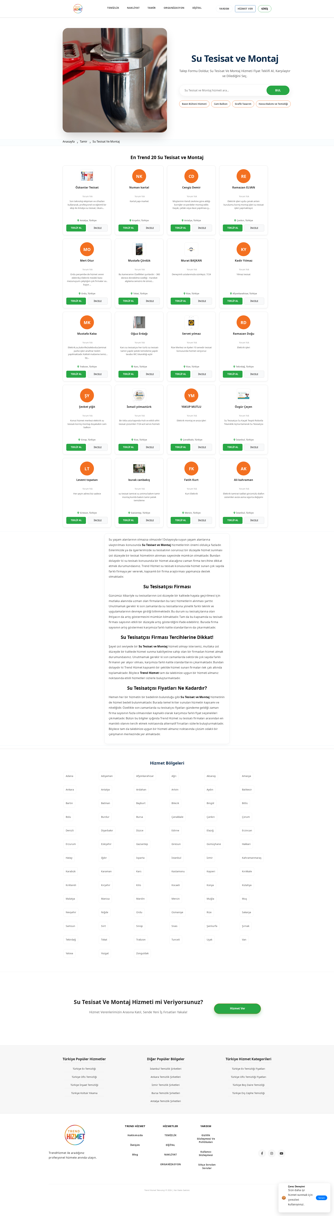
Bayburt (140, 803)
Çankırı (211, 816)
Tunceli (176, 939)
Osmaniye (177, 912)
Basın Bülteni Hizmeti (194, 103)
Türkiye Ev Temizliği (84, 1068)
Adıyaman (107, 776)
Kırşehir (105, 885)
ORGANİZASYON (174, 7)
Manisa (105, 898)
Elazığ (210, 830)
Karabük (70, 871)
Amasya (246, 776)
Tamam (321, 1198)
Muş (244, 898)
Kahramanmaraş (251, 857)
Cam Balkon (221, 103)
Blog (135, 1154)
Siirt (103, 926)
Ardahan (141, 789)
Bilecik (175, 803)
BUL (278, 90)
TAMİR (152, 7)
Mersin (176, 898)
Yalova (69, 953)
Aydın (210, 789)
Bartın (69, 803)
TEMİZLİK (113, 7)
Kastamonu (178, 871)
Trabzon (141, 939)
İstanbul (176, 857)
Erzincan (247, 830)
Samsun (70, 926)
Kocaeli (176, 885)
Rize (209, 912)
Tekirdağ (71, 939)
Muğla (210, 898)
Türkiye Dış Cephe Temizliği (248, 1093)
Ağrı (174, 776)
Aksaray (211, 776)
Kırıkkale (247, 871)
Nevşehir (71, 912)
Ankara (70, 789)
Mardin (140, 898)
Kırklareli (71, 885)
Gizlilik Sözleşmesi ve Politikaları (206, 1139)
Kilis (138, 885)
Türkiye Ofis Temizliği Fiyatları (248, 1077)
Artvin (175, 789)
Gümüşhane (214, 844)
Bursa (139, 816)
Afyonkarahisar (145, 776)
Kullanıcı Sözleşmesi (206, 1153)
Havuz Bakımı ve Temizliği (273, 103)
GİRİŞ (264, 8)
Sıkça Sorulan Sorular (207, 1166)
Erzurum (71, 844)
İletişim (135, 1145)
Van (244, 939)
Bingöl (210, 803)
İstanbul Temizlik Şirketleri (165, 1068)
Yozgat (105, 953)
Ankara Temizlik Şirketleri (166, 1077)
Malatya (70, 898)
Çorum (246, 816)
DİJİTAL (197, 7)
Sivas (174, 926)
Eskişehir (106, 844)
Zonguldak (142, 953)
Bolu (68, 816)
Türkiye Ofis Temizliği (84, 1077)
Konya (210, 885)
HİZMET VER (245, 8)
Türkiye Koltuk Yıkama (84, 1093)
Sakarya (246, 912)
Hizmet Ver (237, 1008)
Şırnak (245, 926)
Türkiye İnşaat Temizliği (84, 1085)
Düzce (139, 830)
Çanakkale (177, 816)
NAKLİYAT (133, 7)
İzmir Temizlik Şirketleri (166, 1085)
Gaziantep (142, 844)
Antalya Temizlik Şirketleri (165, 1101)
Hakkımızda (135, 1135)
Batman (105, 803)
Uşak (209, 939)
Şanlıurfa (212, 926)
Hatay (69, 857)
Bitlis (245, 803)
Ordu (139, 912)
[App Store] (270, 1129)
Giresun (176, 844)
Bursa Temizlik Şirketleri (166, 1093)
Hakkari (246, 844)
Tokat (104, 939)
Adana (69, 776)
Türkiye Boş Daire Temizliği (249, 1085)
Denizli (70, 830)
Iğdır (104, 857)
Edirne (175, 830)
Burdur (105, 816)
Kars (138, 871)
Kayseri (211, 871)
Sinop (139, 926)
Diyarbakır (107, 830)
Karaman (106, 871)
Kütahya (247, 885)
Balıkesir (247, 789)
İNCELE (98, 228)
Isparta (140, 857)
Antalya (105, 789)
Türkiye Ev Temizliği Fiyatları (248, 1068)
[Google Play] (270, 1140)
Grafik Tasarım (243, 103)
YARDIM (224, 8)
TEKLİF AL (76, 227)
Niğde (104, 912)
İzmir (210, 857)
